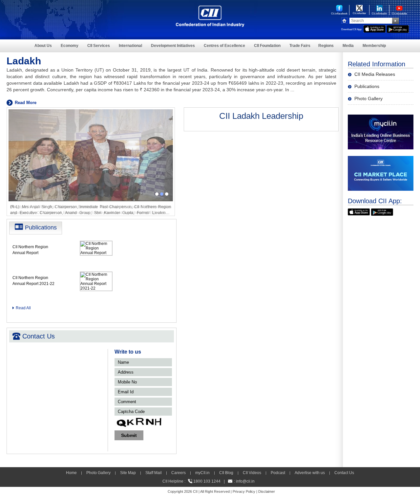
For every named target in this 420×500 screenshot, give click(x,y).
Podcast (278, 472)
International (130, 45)
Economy (69, 45)
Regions (326, 45)
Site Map (128, 472)
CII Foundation (267, 45)
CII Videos (252, 472)
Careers (178, 472)
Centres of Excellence (224, 45)
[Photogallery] (91, 112)
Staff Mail (153, 472)
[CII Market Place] (380, 159)
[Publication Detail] (96, 243)
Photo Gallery (368, 98)
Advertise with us (310, 472)
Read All (23, 308)
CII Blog (226, 472)
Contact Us (344, 472)
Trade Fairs (299, 45)
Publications (366, 86)
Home (71, 472)
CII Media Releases (374, 74)
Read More (25, 102)
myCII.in (202, 472)
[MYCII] (380, 117)
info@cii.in (245, 481)
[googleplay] (398, 28)
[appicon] (375, 28)
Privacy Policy (244, 491)
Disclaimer (266, 491)
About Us (43, 45)
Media (348, 45)
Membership (374, 45)
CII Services (98, 45)
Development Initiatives (173, 45)
